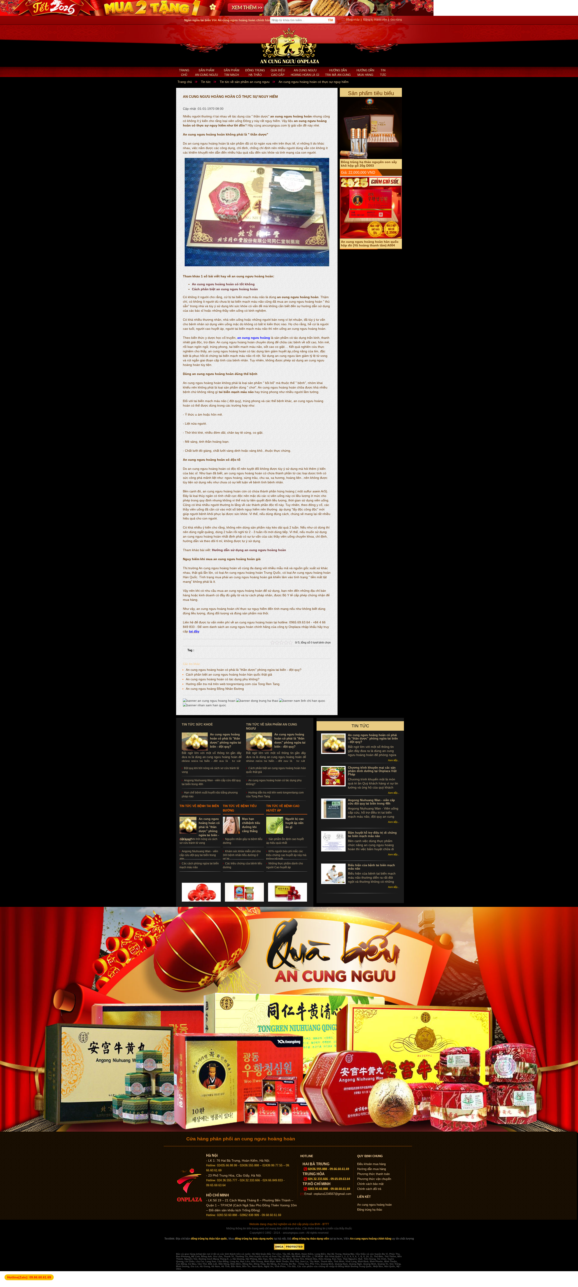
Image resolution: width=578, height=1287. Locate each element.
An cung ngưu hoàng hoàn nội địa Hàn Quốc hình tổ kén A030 (367, 206)
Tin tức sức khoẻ (197, 724)
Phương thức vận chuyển (374, 1179)
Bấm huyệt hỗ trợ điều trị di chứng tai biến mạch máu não (372, 834)
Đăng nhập (353, 19)
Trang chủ (184, 72)
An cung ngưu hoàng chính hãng (370, 1238)
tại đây (194, 631)
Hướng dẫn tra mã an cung (338, 72)
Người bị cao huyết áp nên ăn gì (294, 823)
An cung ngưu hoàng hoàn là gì (305, 72)
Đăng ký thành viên (375, 19)
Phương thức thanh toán (373, 1174)
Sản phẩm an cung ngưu (206, 72)
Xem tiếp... (393, 760)
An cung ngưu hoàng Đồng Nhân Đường (215, 688)
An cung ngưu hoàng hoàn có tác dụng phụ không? (222, 679)
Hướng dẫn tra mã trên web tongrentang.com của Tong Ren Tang (233, 684)
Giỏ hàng (396, 19)
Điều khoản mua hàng (371, 1164)
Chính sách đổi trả (369, 1189)
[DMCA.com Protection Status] (289, 1249)
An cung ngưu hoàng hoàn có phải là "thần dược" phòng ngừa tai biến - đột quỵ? (243, 670)
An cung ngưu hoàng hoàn (374, 1204)
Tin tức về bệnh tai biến (199, 806)
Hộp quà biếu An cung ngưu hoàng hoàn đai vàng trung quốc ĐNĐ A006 (369, 126)
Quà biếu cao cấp (278, 72)
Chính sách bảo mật (370, 1184)
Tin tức (383, 72)
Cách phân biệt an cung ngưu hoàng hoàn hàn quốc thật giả (229, 674)
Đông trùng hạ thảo (255, 72)
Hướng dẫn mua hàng (365, 72)
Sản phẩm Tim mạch (231, 72)
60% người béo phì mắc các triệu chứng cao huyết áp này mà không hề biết (286, 855)
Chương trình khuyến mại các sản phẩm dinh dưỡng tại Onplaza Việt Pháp (372, 771)
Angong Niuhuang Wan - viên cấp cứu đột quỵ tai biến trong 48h (198, 855)
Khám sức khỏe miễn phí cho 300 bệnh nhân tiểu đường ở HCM (242, 855)
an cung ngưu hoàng (253, 337)
